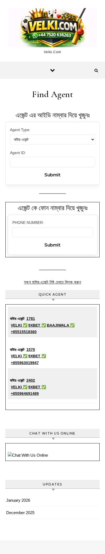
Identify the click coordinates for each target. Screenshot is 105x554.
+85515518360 (24, 332)
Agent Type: (20, 130)
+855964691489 (25, 393)
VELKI (17, 325)
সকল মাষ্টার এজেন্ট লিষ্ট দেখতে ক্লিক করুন (52, 282)
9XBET (34, 325)
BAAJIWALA (58, 325)
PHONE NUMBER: (28, 222)
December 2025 (20, 512)
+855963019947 (25, 363)
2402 (30, 380)
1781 (30, 318)
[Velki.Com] (52, 28)
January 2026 (18, 500)
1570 (30, 349)
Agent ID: (18, 153)
